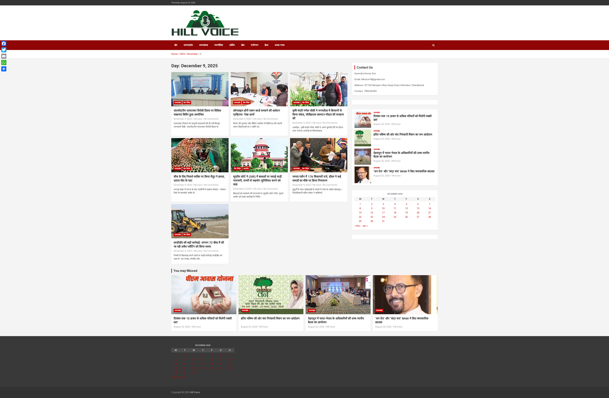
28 (429, 217)
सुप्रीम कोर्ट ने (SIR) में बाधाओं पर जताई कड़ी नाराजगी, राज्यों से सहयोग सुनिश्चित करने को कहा (257, 180)
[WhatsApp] (4, 62)
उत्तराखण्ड (203, 45)
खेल (243, 45)
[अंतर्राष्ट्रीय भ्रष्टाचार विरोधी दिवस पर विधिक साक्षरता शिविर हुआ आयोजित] (200, 89)
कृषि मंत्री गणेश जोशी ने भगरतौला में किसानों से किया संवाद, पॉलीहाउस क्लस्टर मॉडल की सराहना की (318, 114)
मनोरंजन (254, 45)
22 (360, 217)
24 (383, 217)
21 (429, 212)
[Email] (4, 56)
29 (360, 221)
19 (406, 212)
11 (395, 208)
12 (406, 208)
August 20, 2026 (381, 124)
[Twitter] (4, 50)
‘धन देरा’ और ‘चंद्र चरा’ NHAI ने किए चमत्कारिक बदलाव (403, 171)
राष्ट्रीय (246, 168)
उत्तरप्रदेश (188, 45)
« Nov (357, 225)
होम (175, 45)
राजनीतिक (218, 45)
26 (406, 217)
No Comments (211, 119)
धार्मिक (232, 45)
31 (383, 221)
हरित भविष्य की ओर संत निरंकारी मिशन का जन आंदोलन (403, 134)
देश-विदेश (186, 102)
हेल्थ (266, 45)
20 (418, 212)
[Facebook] (4, 43)
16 (371, 212)
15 (360, 212)
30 (371, 221)
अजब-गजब (279, 45)
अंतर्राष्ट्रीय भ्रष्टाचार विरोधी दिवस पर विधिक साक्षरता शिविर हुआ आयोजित (197, 112)
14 (429, 208)
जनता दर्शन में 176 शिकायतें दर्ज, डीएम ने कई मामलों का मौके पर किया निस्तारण (316, 178)
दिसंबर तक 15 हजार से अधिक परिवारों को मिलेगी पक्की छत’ (402, 118)
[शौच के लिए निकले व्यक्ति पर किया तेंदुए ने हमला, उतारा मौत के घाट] (200, 155)
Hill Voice (396, 124)
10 (383, 208)
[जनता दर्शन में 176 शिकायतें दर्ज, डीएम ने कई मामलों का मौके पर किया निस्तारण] (318, 155)
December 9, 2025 (183, 119)
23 (371, 217)
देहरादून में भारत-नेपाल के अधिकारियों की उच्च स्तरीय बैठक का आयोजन (401, 154)
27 (418, 217)
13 (418, 208)
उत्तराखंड (178, 102)
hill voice (198, 119)
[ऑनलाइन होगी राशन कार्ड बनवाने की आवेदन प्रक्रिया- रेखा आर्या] (259, 89)
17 (383, 212)
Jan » (365, 225)
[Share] (4, 69)
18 (395, 212)
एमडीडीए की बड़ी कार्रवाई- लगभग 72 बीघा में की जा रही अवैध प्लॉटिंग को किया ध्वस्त (199, 244)
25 (395, 217)
